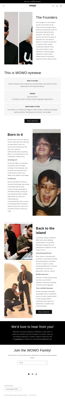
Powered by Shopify (22, 395)
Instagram (18, 339)
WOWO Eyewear (13, 395)
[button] (3, 6)
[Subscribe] (46, 363)
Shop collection (32, 121)
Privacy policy (32, 395)
